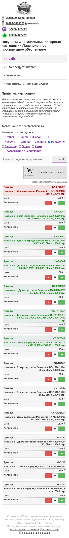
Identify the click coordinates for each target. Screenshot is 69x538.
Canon (23, 137)
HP (49, 137)
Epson (37, 137)
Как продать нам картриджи (27, 83)
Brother (9, 137)
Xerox (38, 146)
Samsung (11, 146)
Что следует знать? (21, 67)
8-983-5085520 (15, 23)
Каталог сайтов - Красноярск (24, 529)
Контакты (13, 75)
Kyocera (10, 141)
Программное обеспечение (23, 151)
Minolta (25, 141)
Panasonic (58, 141)
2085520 (11, 17)
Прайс (11, 58)
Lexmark (40, 141)
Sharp (26, 146)
